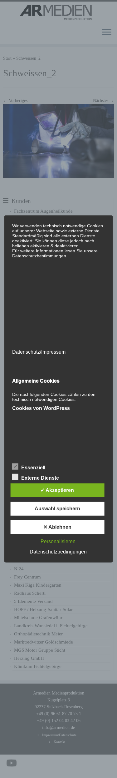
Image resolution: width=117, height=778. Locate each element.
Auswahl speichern (57, 508)
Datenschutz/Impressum (38, 352)
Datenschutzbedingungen (58, 551)
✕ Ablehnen (57, 527)
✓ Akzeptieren (57, 490)
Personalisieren (58, 541)
